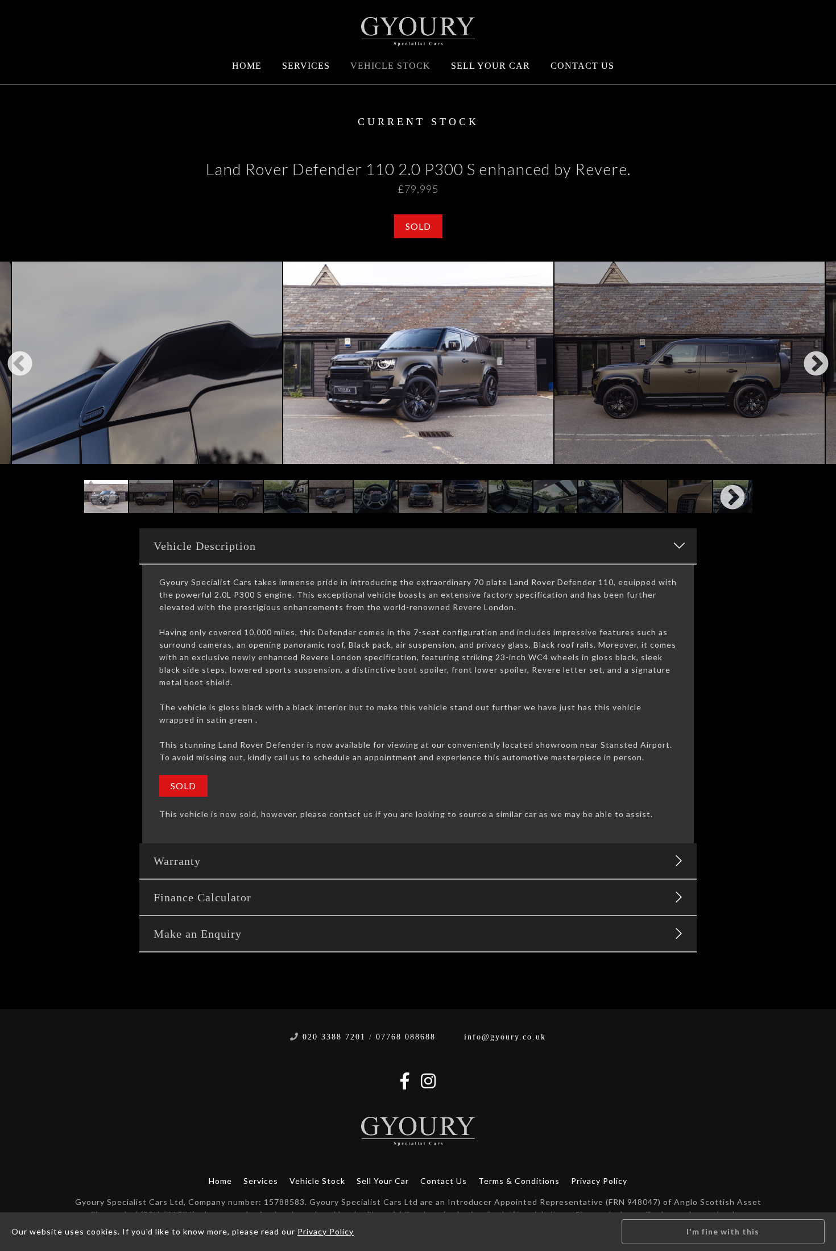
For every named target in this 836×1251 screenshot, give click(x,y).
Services (306, 66)
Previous (20, 364)
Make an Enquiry (198, 933)
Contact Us (582, 66)
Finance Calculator (202, 897)
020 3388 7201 (334, 1037)
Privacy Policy (599, 1181)
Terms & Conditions (519, 1181)
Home (247, 66)
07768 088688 (406, 1037)
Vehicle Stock (390, 66)
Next (816, 364)
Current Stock (418, 121)
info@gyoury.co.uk (505, 1037)
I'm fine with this (722, 1231)
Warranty (177, 861)
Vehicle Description (205, 546)
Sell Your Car (490, 66)
